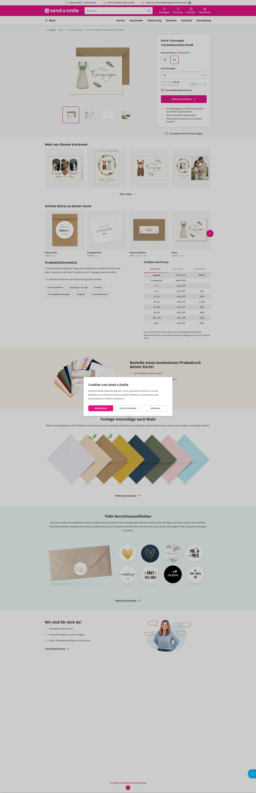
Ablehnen (155, 408)
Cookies (125, 390)
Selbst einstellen (128, 408)
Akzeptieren (101, 408)
